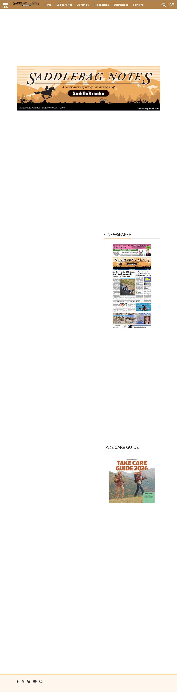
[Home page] (26, 4)
